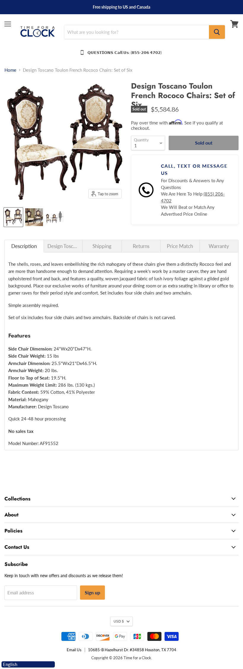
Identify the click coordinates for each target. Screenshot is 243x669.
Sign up (92, 592)
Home (10, 70)
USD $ (118, 621)
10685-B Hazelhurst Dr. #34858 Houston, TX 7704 (132, 649)
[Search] (217, 32)
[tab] (24, 246)
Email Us (74, 649)
